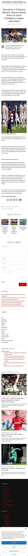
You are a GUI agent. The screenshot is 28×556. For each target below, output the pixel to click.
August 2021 (6, 526)
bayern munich (15, 206)
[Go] (26, 3)
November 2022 (7, 521)
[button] (26, 529)
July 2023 (6, 515)
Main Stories (4, 329)
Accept (14, 543)
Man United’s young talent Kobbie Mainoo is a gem (13, 306)
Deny (14, 547)
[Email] (20, 200)
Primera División (5, 336)
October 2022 (7, 523)
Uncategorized (4, 342)
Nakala (2, 331)
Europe (9, 24)
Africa (2, 318)
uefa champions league (7, 208)
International (4, 327)
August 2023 (7, 514)
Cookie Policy (14, 554)
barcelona (7, 206)
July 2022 (6, 524)
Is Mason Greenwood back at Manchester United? (12, 301)
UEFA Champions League (7, 340)
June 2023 (6, 517)
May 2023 (6, 518)
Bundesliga (3, 320)
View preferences (14, 551)
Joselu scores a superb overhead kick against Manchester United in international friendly (12, 400)
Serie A (3, 338)
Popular (3, 333)
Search (3, 282)
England (3, 323)
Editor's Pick (4, 321)
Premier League (5, 335)
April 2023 (6, 520)
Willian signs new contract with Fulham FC (13, 366)
